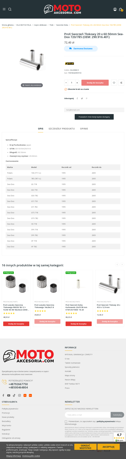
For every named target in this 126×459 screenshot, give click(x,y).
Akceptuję (108, 446)
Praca (67, 388)
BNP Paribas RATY (72, 384)
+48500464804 (18, 387)
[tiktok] (14, 395)
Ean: (66, 73)
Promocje (6, 413)
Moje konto (6, 425)
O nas (67, 358)
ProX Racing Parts (10, 302)
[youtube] (8, 395)
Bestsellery (6, 421)
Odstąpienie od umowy (11, 438)
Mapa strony (70, 375)
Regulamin (6, 429)
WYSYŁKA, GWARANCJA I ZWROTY (78, 354)
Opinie (84, 128)
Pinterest (86, 98)
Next (122, 265)
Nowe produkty (8, 417)
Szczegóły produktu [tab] (62, 128)
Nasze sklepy (70, 379)
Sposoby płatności (72, 367)
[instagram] (19, 395)
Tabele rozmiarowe (72, 363)
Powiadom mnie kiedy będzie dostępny (94, 117)
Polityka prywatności (10, 409)
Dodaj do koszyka (95, 82)
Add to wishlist (114, 83)
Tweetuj (82, 98)
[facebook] (3, 395)
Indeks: (67, 70)
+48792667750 (18, 384)
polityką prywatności (106, 421)
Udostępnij (77, 98)
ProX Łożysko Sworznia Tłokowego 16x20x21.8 (44, 306)
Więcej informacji (13, 456)
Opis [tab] (40, 128)
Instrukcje (6, 434)
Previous (117, 265)
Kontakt (68, 371)
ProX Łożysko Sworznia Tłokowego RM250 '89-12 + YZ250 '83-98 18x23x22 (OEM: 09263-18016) (15, 307)
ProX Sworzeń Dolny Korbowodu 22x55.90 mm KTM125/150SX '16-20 (76, 307)
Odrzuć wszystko (85, 447)
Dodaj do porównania (121, 83)
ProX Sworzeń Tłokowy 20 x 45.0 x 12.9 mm (108, 306)
